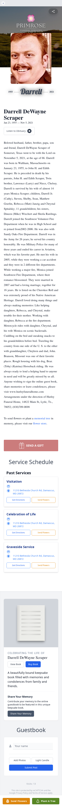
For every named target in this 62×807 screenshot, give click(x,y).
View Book (15, 664)
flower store (39, 423)
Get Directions (18, 500)
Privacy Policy (22, 793)
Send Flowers (43, 500)
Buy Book (33, 664)
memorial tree (42, 418)
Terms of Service (39, 793)
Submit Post (31, 767)
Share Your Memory (20, 713)
